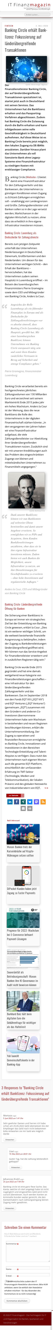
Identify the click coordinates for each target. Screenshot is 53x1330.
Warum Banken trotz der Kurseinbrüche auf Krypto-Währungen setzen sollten (20, 851)
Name (12, 1269)
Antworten (9, 1139)
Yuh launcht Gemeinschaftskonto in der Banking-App (21, 1060)
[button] (10, 801)
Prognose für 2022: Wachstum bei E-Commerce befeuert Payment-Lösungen (23, 935)
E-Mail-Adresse (12, 1278)
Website (31, 177)
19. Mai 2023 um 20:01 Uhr (20, 1154)
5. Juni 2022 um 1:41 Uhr (13, 1118)
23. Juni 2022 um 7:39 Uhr (13, 1181)
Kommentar (12, 1244)
